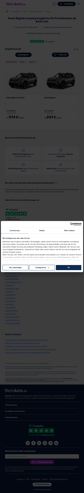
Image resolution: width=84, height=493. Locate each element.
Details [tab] (42, 230)
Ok (68, 267)
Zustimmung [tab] (14, 230)
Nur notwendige (15, 267)
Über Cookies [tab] (69, 230)
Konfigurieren (40, 267)
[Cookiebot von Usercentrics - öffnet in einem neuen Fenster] (71, 224)
